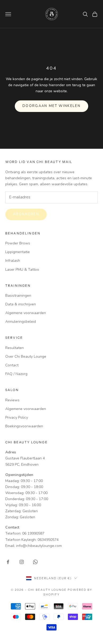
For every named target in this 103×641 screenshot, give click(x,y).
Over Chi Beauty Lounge (25, 356)
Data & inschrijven (20, 304)
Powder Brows (17, 243)
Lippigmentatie (17, 251)
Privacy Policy (16, 417)
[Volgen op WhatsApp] (35, 562)
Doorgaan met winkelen (51, 106)
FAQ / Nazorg (16, 373)
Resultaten (14, 347)
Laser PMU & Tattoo (22, 269)
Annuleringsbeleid (20, 321)
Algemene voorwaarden (25, 312)
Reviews (12, 400)
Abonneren (26, 214)
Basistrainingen (18, 295)
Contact (11, 365)
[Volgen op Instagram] (21, 562)
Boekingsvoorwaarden (24, 426)
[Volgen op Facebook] (8, 562)
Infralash (12, 260)
